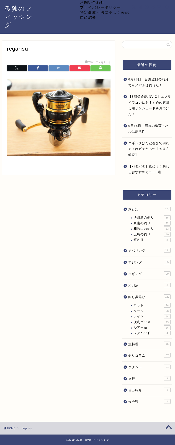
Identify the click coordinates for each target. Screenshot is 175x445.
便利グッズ (151, 322)
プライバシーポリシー (100, 7)
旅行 (148, 379)
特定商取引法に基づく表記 (104, 12)
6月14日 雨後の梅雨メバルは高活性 (148, 129)
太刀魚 (148, 285)
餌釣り (151, 240)
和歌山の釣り (151, 228)
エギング (148, 274)
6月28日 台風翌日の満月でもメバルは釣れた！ (148, 82)
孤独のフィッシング (19, 17)
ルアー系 (151, 327)
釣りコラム (148, 355)
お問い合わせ (92, 2)
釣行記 (148, 209)
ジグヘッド (151, 333)
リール (151, 311)
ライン (151, 316)
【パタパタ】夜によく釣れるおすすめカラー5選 (148, 169)
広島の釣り (151, 234)
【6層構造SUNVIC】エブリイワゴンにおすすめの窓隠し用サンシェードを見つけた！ (149, 105)
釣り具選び (148, 297)
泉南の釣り (151, 223)
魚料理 (148, 344)
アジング (148, 262)
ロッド (151, 305)
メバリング (148, 250)
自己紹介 (88, 17)
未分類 (148, 402)
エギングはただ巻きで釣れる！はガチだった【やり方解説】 (148, 149)
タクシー (148, 367)
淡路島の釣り (151, 217)
